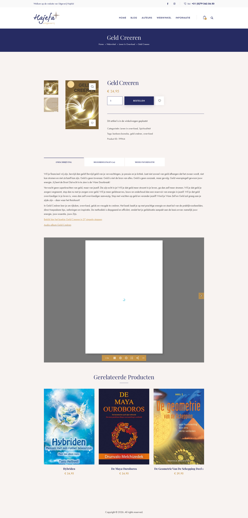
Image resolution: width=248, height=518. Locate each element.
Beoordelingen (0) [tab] (104, 162)
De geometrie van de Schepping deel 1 (178, 469)
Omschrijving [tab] (64, 162)
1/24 (107, 358)
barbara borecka (121, 133)
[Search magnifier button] (212, 18)
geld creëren (136, 133)
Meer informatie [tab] (145, 162)
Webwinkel (111, 44)
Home (101, 44)
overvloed (148, 133)
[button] (92, 86)
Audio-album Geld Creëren (57, 224)
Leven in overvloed (127, 44)
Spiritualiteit (145, 128)
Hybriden (69, 469)
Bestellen (139, 100)
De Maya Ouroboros (124, 469)
